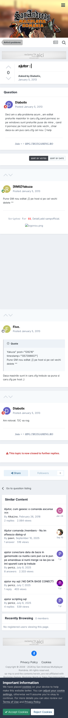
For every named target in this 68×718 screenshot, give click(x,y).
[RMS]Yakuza (22, 186)
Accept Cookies (18, 711)
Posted (28, 106)
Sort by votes (38, 158)
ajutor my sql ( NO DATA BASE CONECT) (29, 581)
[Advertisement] (34, 271)
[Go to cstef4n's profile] (59, 510)
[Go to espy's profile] (60, 532)
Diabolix (35, 75)
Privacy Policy (29, 662)
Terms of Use (11, 701)
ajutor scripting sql (15, 599)
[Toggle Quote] (8, 343)
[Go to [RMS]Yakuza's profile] (7, 189)
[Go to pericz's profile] (60, 554)
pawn (11, 538)
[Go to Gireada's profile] (60, 583)
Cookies (46, 662)
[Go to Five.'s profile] (7, 329)
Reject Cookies (42, 711)
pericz (11, 567)
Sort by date (57, 158)
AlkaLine (13, 516)
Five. (16, 327)
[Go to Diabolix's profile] (9, 104)
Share (17, 473)
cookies (26, 686)
